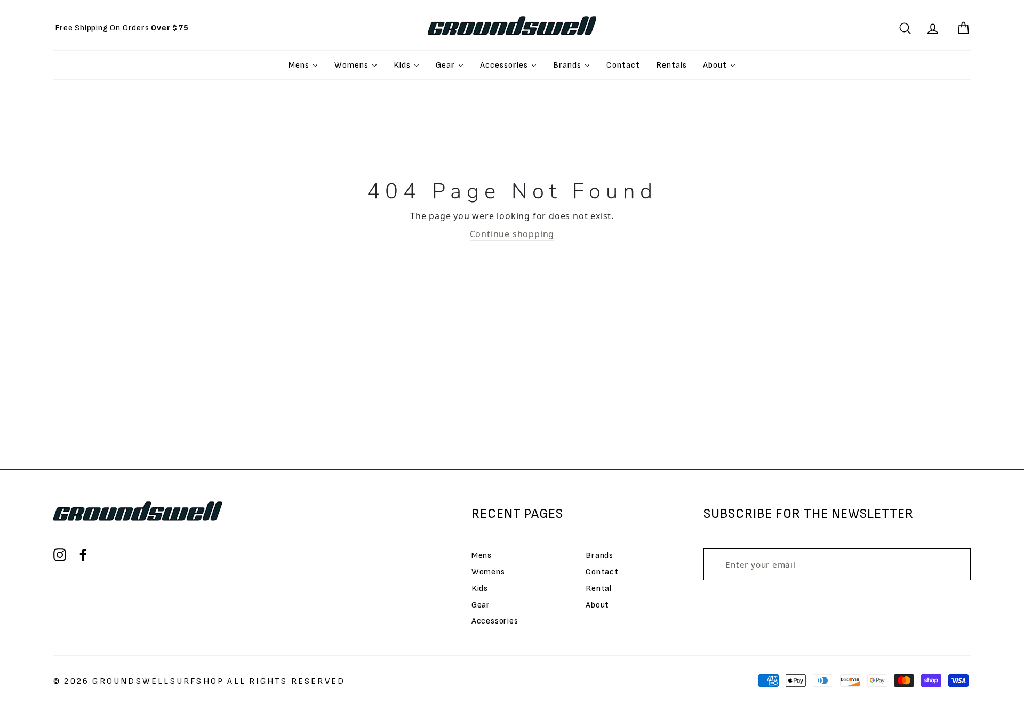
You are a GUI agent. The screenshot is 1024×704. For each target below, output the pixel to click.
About (597, 605)
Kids (479, 589)
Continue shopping (512, 234)
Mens (481, 556)
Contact (602, 572)
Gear (480, 605)
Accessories (494, 621)
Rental (599, 589)
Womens (488, 572)
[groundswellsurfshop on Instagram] (59, 554)
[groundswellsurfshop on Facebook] (83, 554)
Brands (599, 556)
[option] (121, 28)
